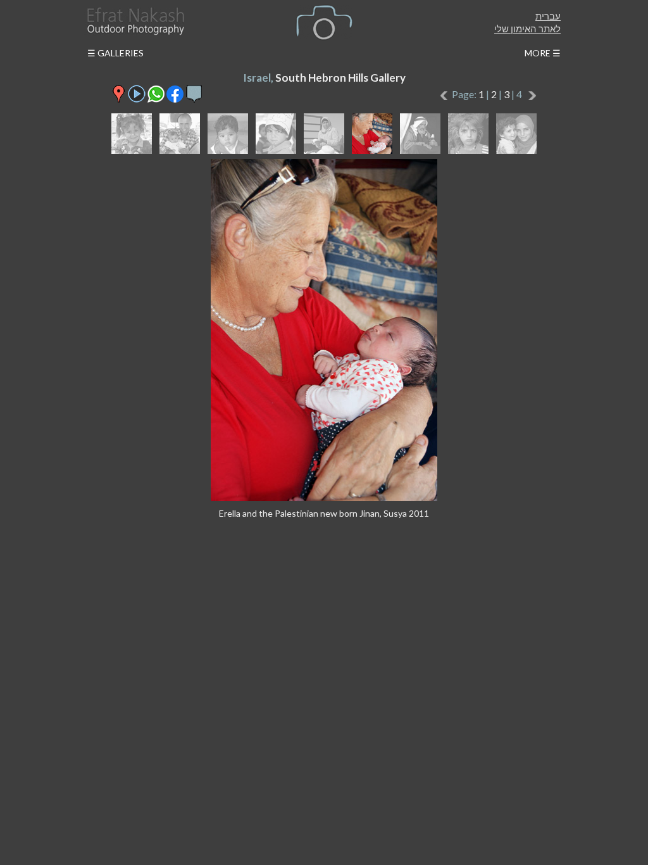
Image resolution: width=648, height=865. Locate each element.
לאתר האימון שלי (527, 28)
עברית (548, 16)
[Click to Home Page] (134, 21)
